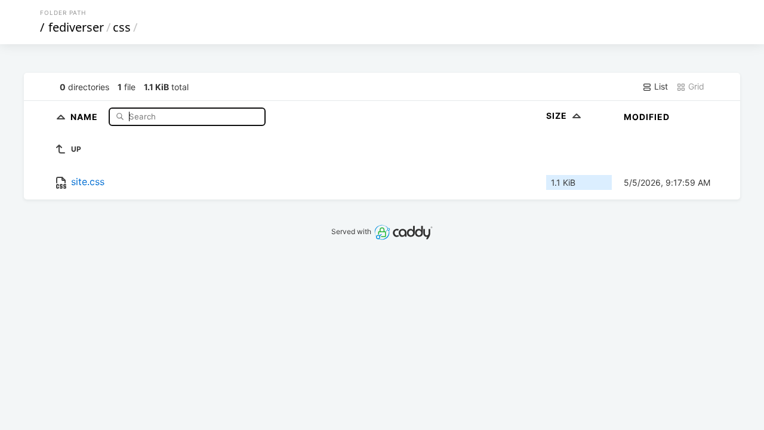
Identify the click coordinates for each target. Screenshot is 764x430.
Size (557, 115)
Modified (647, 117)
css (122, 27)
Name (85, 116)
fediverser (76, 27)
